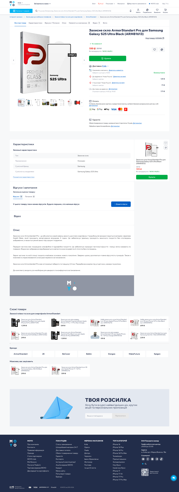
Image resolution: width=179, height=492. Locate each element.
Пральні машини (119, 459)
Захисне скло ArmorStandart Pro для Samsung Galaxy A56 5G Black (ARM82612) (34, 368)
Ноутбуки (117, 465)
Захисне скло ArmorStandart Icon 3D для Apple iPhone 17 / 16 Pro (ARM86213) (74, 368)
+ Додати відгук (120, 204)
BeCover (66, 354)
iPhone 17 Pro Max (120, 480)
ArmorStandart (21, 354)
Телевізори (117, 456)
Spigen (157, 354)
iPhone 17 (116, 471)
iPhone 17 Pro (118, 477)
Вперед (81, 102)
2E (43, 354)
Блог (94, 3)
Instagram (152, 459)
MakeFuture (134, 354)
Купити (107, 58)
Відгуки (17, 197)
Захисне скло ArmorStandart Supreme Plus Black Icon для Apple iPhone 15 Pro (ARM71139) (33, 321)
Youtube (143, 459)
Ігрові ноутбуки (119, 468)
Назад (13, 60)
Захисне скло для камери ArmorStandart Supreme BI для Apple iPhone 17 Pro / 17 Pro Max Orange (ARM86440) (73, 321)
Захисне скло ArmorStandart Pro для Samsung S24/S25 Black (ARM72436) (34, 334)
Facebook (148, 459)
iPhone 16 (116, 444)
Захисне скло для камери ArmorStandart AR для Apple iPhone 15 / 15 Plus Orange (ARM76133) (113, 333)
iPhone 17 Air (118, 474)
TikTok (161, 459)
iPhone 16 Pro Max (120, 453)
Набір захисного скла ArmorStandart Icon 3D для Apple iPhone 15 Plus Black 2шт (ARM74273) (114, 321)
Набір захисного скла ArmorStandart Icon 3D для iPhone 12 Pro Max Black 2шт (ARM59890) (153, 321)
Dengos (111, 354)
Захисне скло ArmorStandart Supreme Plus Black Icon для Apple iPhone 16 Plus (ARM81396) (73, 333)
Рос (167, 3)
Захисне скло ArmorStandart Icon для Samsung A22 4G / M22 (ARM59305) (153, 334)
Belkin (89, 354)
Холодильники (119, 462)
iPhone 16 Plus (118, 447)
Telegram (157, 459)
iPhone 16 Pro (118, 450)
